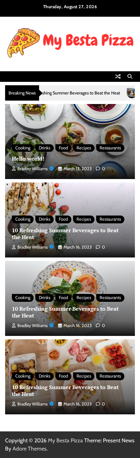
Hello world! (28, 158)
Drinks (44, 147)
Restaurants (110, 147)
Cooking (22, 147)
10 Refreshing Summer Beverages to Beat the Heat (58, 92)
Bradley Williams (32, 168)
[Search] (130, 76)
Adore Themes (30, 448)
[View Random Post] (118, 76)
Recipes (83, 147)
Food (63, 147)
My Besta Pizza (65, 440)
